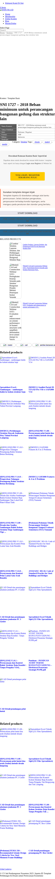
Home (7, 14)
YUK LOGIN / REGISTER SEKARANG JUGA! (27, 176)
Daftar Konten (11, 19)
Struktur (9, 33)
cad (26, 345)
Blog (7, 21)
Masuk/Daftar (10, 23)
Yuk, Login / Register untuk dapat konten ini (27, 220)
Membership (10, 16)
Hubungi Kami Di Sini (14, 3)
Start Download (27, 213)
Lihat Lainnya (5, 869)
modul (4, 144)
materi (47, 142)
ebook (37, 142)
